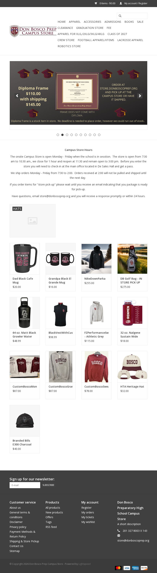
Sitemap (15, 551)
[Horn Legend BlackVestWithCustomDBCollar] (61, 313)
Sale (140, 21)
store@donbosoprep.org (55, 196)
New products (54, 512)
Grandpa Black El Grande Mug (60, 280)
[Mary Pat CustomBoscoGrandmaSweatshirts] (61, 367)
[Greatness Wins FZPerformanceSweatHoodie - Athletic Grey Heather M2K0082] (96, 313)
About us (15, 507)
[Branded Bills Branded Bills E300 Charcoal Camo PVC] (25, 420)
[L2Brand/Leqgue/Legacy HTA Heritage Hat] (132, 367)
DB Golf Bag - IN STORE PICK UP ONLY (131, 280)
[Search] (119, 16)
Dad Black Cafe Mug (23, 280)
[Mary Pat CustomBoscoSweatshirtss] (96, 367)
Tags (49, 522)
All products (53, 507)
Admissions (113, 21)
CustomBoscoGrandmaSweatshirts (61, 386)
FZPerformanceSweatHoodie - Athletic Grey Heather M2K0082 (96, 334)
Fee (109, 28)
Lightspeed (84, 564)
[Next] (139, 95)
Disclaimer (16, 522)
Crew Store (66, 40)
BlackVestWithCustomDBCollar (61, 332)
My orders (87, 512)
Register (86, 507)
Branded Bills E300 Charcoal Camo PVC (22, 442)
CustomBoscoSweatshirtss (96, 386)
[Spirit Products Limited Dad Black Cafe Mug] (25, 258)
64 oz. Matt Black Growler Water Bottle (24, 334)
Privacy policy (18, 527)
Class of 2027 (117, 34)
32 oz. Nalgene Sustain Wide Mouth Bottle (130, 334)
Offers (49, 517)
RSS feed (51, 527)
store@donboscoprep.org (133, 540)
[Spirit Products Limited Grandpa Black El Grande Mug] (61, 258)
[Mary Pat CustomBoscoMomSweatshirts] (25, 367)
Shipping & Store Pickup (24, 541)
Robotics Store (69, 46)
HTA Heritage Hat (132, 386)
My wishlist (88, 522)
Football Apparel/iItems (96, 40)
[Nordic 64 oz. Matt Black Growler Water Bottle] (25, 313)
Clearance (65, 28)
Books (129, 21)
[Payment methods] (118, 568)
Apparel (75, 21)
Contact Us (16, 546)
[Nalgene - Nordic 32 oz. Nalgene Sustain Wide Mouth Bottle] (132, 313)
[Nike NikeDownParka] (96, 258)
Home (62, 21)
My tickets (87, 517)
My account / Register (135, 3)
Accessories (92, 21)
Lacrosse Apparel (130, 40)
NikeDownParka (94, 278)
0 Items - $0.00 (107, 3)
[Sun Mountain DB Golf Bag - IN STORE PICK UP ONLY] (132, 258)
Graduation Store (89, 28)
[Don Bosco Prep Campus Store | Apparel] (33, 31)
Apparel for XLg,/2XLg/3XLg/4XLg (81, 34)
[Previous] (17, 95)
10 (99, 135)
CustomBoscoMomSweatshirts (25, 386)
